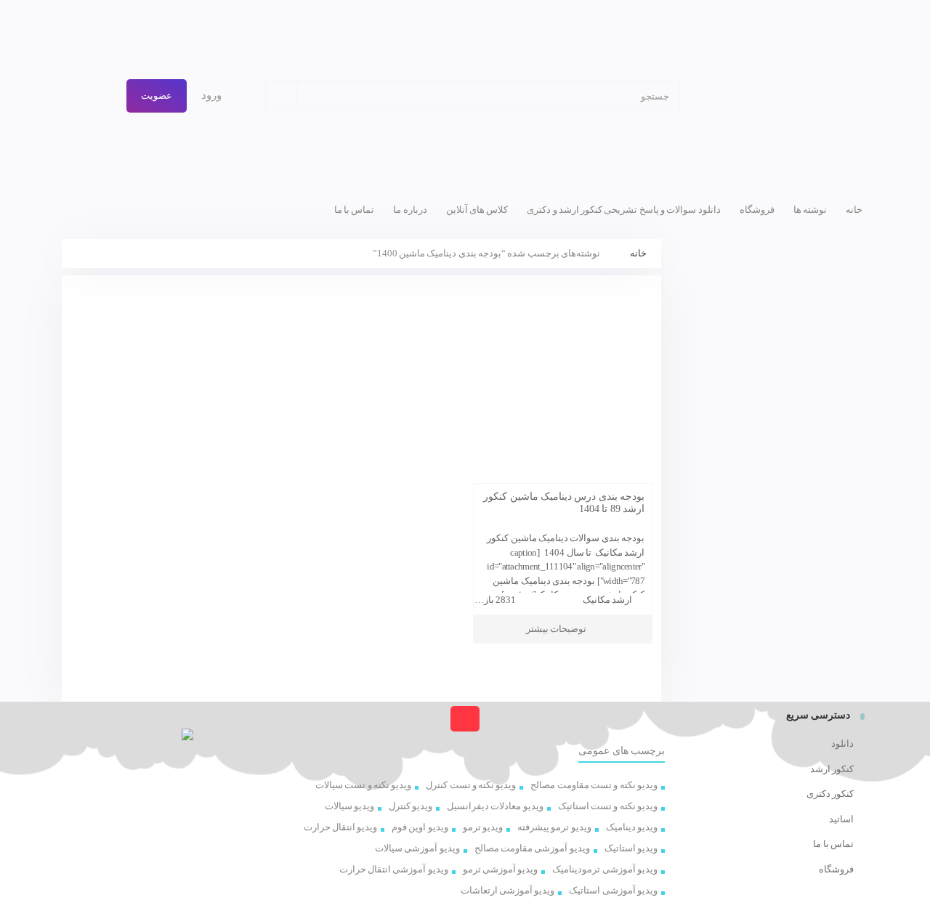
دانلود (842, 743)
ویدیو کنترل (410, 806)
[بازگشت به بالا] (464, 719)
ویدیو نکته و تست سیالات (363, 784)
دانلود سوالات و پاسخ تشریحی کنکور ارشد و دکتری (623, 209)
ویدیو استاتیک (631, 848)
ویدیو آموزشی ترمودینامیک (605, 869)
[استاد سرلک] (783, 96)
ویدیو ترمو (483, 827)
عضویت (156, 95)
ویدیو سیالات (349, 806)
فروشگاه (757, 209)
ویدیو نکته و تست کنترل (471, 784)
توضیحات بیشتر (556, 628)
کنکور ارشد (832, 768)
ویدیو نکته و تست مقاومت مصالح (594, 784)
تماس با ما (354, 209)
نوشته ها (810, 209)
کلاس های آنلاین (477, 209)
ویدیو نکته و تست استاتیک (608, 806)
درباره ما (409, 209)
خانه (854, 209)
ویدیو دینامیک (632, 827)
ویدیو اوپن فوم (420, 827)
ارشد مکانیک (607, 599)
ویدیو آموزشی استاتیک (613, 890)
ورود (212, 95)
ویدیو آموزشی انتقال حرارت (393, 869)
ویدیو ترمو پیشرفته (554, 827)
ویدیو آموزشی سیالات (417, 848)
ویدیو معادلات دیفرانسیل (495, 806)
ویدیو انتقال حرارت (341, 827)
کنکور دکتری (830, 793)
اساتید (841, 819)
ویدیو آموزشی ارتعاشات (508, 890)
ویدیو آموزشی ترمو (500, 869)
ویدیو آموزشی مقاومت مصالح (532, 848)
